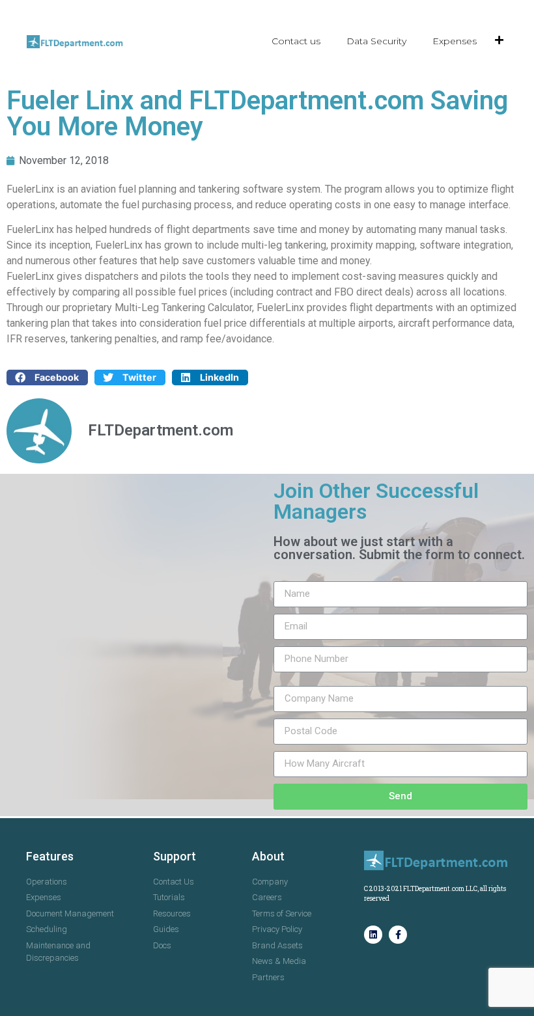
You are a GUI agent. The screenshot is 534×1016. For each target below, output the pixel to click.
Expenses (454, 41)
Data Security (376, 41)
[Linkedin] (373, 935)
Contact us (296, 41)
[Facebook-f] (398, 935)
